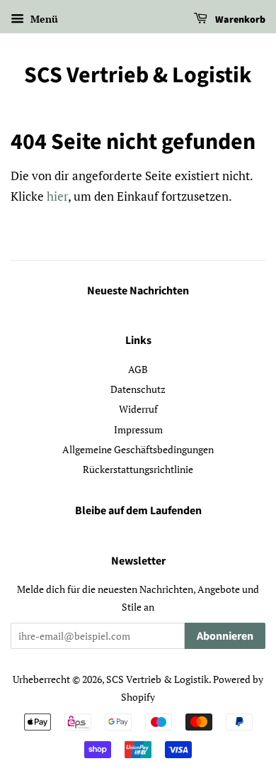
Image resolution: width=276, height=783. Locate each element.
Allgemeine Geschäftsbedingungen (138, 449)
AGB (138, 369)
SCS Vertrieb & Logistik (138, 75)
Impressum (138, 429)
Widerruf (138, 409)
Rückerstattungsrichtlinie (138, 469)
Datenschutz (138, 389)
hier (57, 196)
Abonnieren (225, 636)
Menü (43, 19)
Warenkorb (239, 20)
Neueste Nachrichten (138, 291)
